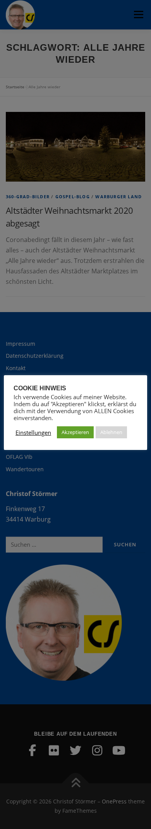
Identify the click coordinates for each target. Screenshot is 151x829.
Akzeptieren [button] (75, 432)
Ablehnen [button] (111, 432)
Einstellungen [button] (33, 432)
